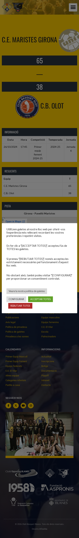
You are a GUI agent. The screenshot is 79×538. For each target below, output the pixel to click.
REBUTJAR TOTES (20, 305)
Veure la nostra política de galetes (27, 291)
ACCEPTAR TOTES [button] (40, 299)
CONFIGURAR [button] (16, 299)
